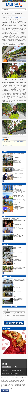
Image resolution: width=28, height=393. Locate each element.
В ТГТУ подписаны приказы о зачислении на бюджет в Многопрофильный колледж (19, 279)
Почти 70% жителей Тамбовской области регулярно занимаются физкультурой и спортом (18, 194)
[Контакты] (6, 366)
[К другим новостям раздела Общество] (3, 181)
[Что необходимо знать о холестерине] (14, 342)
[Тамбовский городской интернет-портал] (14, 5)
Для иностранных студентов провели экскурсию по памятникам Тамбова (19, 235)
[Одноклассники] (5, 139)
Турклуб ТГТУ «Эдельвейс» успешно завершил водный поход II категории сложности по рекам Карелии (19, 202)
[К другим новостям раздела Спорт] (3, 213)
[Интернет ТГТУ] (14, 322)
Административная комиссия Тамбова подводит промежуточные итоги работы (19, 268)
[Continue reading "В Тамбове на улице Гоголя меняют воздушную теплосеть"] (8, 248)
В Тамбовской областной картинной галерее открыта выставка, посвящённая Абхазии (19, 229)
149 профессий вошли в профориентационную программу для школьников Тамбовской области (19, 175)
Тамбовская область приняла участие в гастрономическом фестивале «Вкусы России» (19, 162)
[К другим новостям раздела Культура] (3, 241)
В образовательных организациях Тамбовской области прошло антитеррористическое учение (18, 169)
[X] (7, 139)
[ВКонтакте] (3, 139)
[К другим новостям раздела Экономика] (3, 273)
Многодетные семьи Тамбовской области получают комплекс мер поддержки (18, 261)
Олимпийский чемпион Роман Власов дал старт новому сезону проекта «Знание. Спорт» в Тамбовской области (18, 209)
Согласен (5, 390)
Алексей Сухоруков (15, 19)
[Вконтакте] (3, 363)
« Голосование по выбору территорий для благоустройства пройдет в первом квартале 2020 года (14, 143)
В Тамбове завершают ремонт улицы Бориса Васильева (18, 299)
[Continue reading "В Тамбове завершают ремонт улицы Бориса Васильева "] (8, 301)
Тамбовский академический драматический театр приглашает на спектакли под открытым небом (19, 222)
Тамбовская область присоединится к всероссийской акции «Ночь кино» (11, 219)
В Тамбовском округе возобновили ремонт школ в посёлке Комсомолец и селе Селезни (19, 254)
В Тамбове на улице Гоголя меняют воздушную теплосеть (19, 247)
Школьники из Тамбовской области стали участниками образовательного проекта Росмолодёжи (19, 155)
